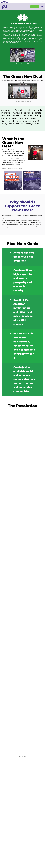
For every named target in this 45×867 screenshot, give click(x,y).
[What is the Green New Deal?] (13, 180)
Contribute (35, 6)
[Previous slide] (3, 182)
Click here (29, 63)
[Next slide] (42, 182)
